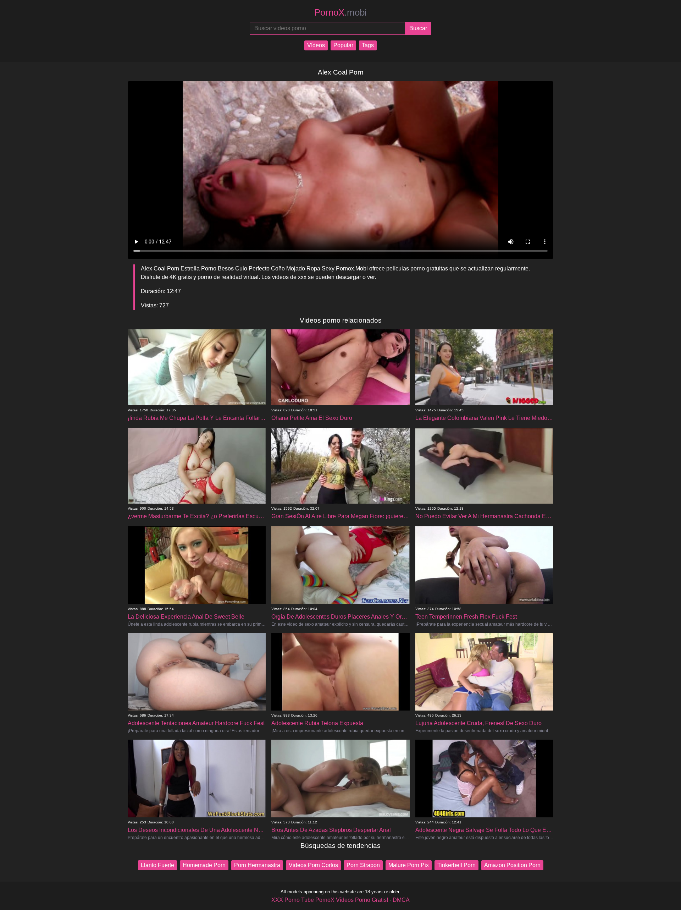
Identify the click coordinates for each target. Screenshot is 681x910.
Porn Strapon (363, 865)
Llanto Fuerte (157, 865)
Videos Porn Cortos (313, 865)
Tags (368, 45)
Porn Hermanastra (257, 865)
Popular (343, 45)
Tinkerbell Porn (456, 865)
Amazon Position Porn (512, 865)
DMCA (401, 900)
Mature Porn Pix (408, 865)
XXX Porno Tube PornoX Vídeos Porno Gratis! (329, 900)
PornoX (340, 12)
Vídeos (316, 45)
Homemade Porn (204, 865)
